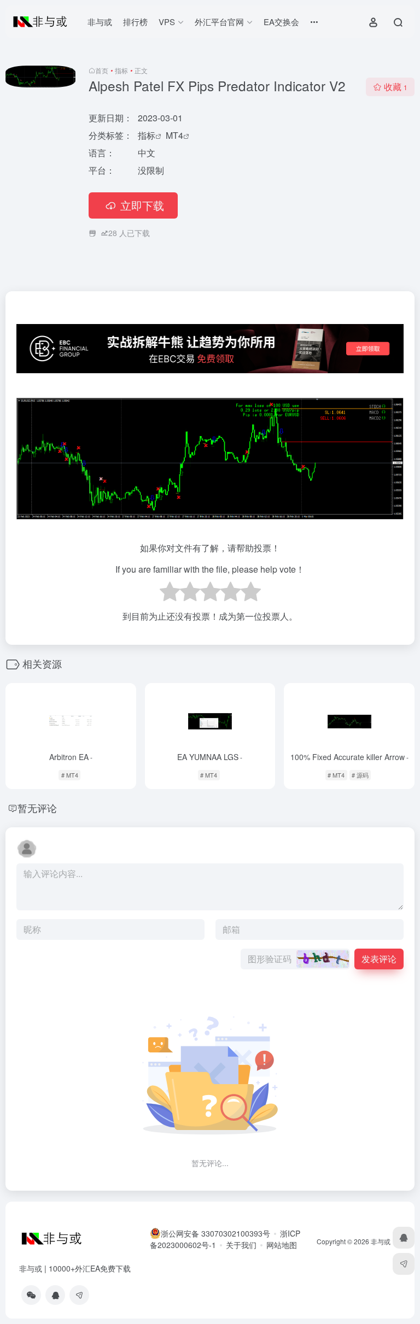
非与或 (100, 21)
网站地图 (281, 1244)
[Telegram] (79, 1295)
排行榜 (135, 21)
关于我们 (241, 1244)
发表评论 (378, 958)
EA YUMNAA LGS (209, 756)
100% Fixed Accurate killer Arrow (349, 756)
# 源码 (360, 774)
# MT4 (69, 774)
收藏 (395, 86)
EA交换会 (281, 21)
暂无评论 (37, 808)
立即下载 (142, 205)
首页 (101, 70)
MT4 (174, 135)
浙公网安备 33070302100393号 (215, 1233)
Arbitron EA (70, 756)
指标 (121, 70)
